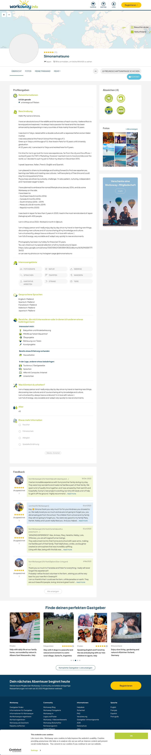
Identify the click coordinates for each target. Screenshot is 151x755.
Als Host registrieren (17, 719)
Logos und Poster (50, 716)
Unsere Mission (49, 729)
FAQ (78, 713)
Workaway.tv (48, 713)
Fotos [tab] (28, 71)
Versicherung (82, 716)
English (113, 707)
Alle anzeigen (132, 129)
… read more (71, 493)
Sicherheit (81, 710)
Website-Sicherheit (53, 453)
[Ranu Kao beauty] (120, 149)
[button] (71, 660)
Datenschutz (82, 726)
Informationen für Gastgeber (21, 710)
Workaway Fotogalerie (52, 710)
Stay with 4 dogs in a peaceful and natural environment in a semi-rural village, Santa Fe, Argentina (58, 653)
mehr (120, 191)
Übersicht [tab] (16, 71)
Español (114, 713)
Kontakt (135, 76)
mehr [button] (56, 71)
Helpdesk (80, 707)
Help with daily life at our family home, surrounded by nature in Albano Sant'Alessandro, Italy (23, 652)
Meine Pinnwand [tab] (42, 71)
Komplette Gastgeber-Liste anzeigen (75, 667)
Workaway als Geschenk (19, 723)
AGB (79, 723)
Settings (34, 750)
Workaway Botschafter (52, 723)
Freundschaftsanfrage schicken (121, 71)
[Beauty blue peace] (108, 161)
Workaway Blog (49, 707)
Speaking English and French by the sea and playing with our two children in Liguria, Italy (91, 653)
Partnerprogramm (50, 726)
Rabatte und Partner (17, 726)
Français (114, 710)
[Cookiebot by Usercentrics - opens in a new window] (15, 750)
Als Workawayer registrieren (20, 716)
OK (131, 736)
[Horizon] (132, 149)
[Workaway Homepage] (24, 4)
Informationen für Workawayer (22, 713)
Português (115, 716)
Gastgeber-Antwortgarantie (88, 719)
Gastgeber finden (16, 707)
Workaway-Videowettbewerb (55, 719)
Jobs (78, 729)
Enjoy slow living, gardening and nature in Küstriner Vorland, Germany (125, 652)
